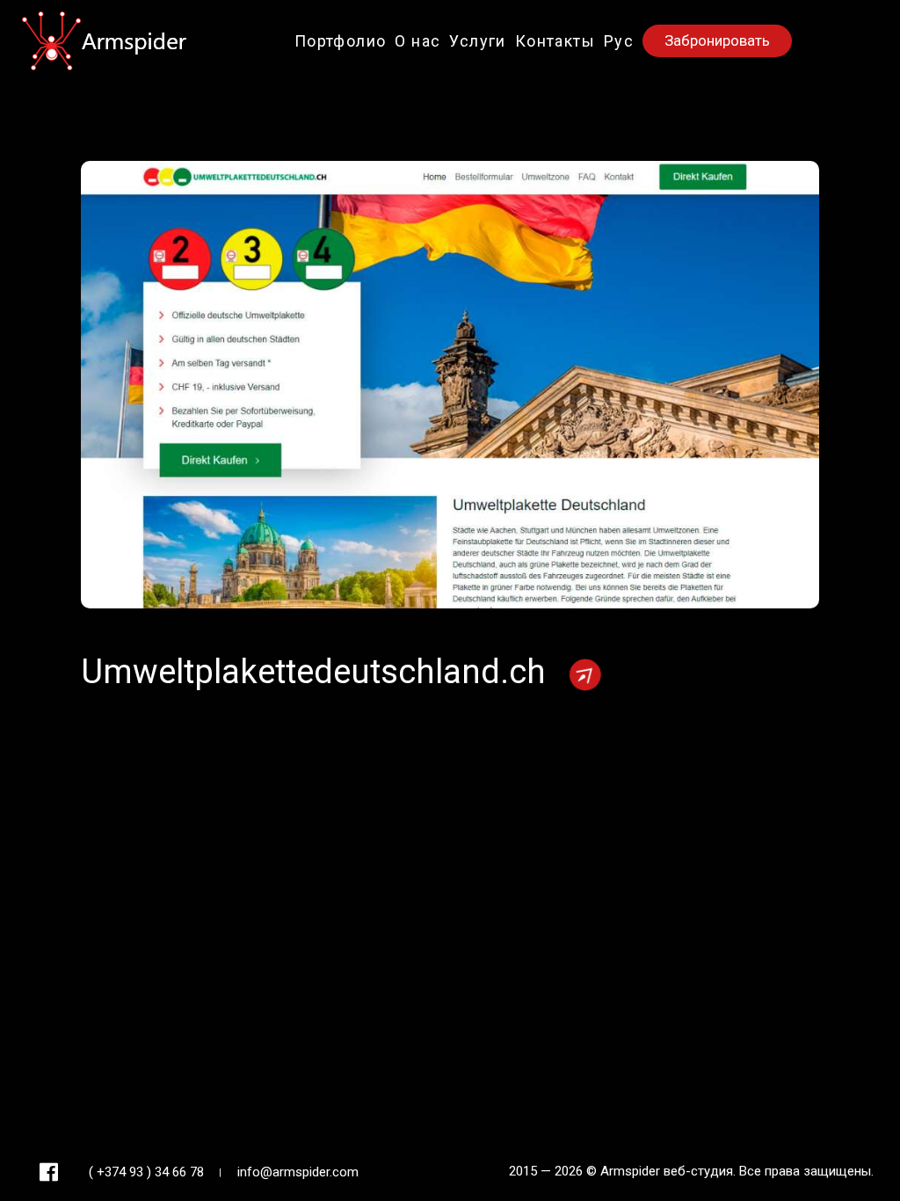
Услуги (477, 41)
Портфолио (340, 41)
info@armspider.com (298, 1172)
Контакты (555, 41)
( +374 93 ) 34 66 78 (146, 1172)
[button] (618, 41)
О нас (417, 41)
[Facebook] (49, 1172)
